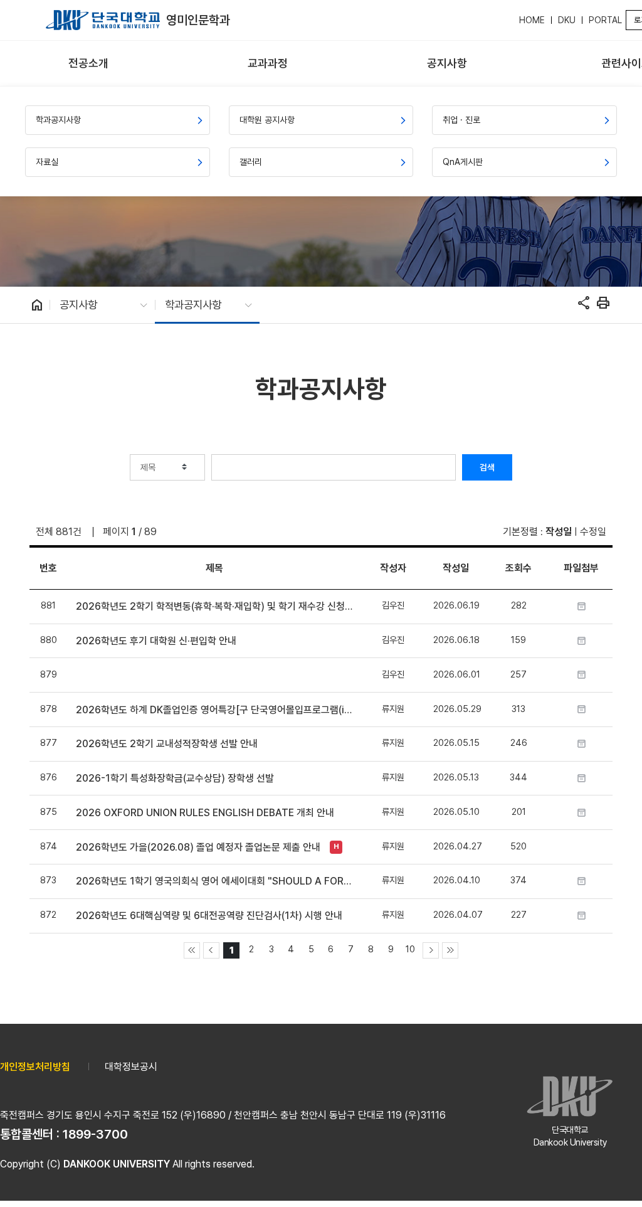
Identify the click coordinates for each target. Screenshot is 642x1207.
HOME (532, 20)
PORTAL (605, 20)
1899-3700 (95, 1134)
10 (410, 949)
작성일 (558, 532)
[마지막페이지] (450, 950)
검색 (487, 467)
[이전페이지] (211, 950)
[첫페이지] (192, 950)
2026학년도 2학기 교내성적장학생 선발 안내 (167, 744)
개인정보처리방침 (35, 1067)
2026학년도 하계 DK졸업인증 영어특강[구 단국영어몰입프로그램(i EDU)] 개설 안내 (214, 710)
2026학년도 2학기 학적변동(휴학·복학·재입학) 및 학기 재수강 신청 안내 (214, 606)
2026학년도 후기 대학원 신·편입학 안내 (156, 641)
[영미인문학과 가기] (103, 20)
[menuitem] (88, 63)
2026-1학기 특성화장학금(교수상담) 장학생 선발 (175, 778)
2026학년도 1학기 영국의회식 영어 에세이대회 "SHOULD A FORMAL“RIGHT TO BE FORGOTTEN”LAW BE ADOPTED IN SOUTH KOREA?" (214, 881)
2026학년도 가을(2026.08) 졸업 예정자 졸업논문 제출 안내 (198, 847)
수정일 (593, 532)
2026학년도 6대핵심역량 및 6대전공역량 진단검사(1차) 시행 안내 (209, 916)
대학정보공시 (131, 1067)
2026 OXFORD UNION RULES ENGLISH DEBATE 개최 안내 (205, 813)
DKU (567, 20)
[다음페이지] (431, 950)
